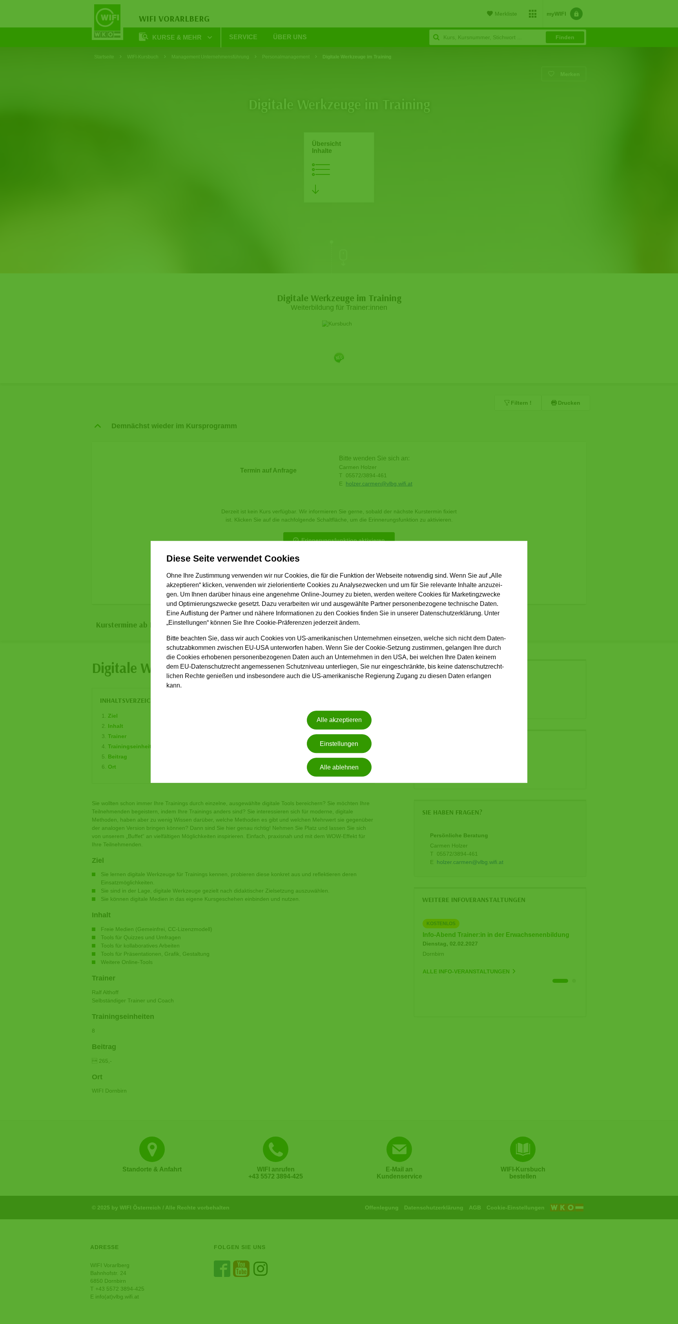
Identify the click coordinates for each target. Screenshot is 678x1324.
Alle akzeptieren (339, 720)
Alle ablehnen (339, 767)
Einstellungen (339, 743)
